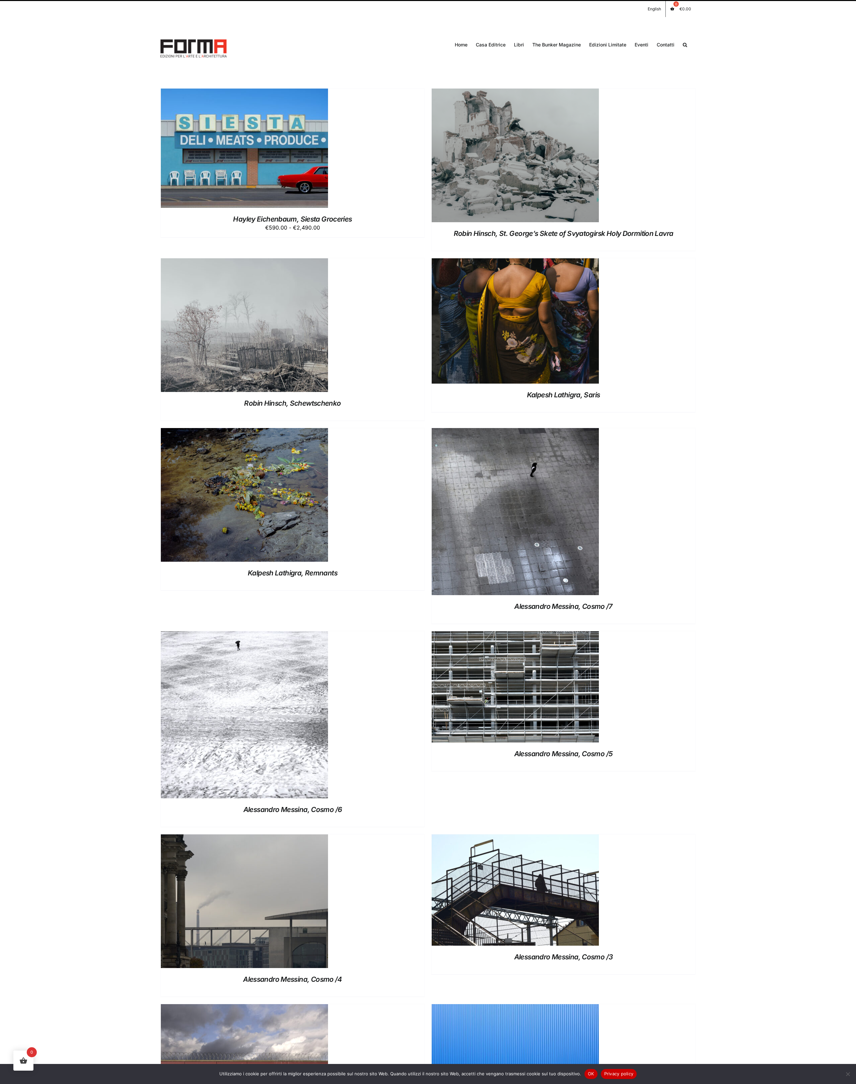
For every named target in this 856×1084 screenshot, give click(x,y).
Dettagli (258, 149)
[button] (685, 44)
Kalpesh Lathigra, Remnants (292, 573)
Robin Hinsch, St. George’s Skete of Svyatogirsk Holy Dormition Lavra (563, 233)
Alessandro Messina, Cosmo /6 (292, 809)
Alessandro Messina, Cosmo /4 (292, 979)
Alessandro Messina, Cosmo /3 (563, 957)
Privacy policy (619, 1073)
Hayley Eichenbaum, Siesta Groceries (292, 219)
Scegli (228, 149)
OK (591, 1073)
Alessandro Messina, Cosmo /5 (563, 754)
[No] (847, 1074)
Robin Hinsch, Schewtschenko (292, 403)
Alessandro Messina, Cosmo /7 (563, 606)
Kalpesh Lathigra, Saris (563, 395)
